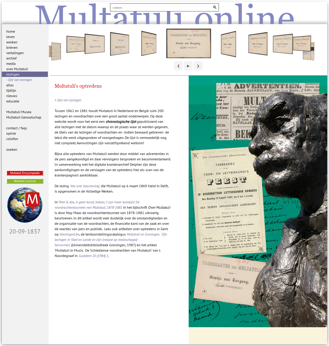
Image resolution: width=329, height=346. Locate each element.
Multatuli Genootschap (23, 117)
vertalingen (15, 53)
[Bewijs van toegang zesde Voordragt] (302, 50)
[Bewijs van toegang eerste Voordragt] (148, 54)
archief (11, 58)
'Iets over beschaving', (85, 186)
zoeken (11, 149)
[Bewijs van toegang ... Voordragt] (75, 51)
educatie (12, 101)
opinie (11, 133)
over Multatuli (17, 69)
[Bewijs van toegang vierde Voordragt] (257, 53)
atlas (10, 85)
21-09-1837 (25, 231)
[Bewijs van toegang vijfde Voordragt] (283, 52)
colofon (12, 138)
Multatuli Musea (18, 112)
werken (11, 42)
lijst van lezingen (20, 79)
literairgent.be (69, 234)
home (10, 31)
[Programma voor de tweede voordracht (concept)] (56, 59)
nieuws (11, 95)
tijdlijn (11, 90)
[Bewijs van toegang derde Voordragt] (228, 55)
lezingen (12, 74)
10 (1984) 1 (93, 255)
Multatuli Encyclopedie (25, 173)
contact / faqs (16, 128)
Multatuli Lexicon (25, 181)
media (11, 63)
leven (10, 36)
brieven (12, 47)
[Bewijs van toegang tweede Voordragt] (188, 57)
